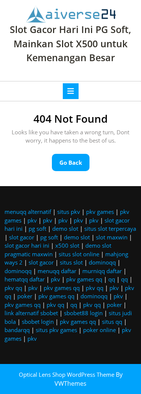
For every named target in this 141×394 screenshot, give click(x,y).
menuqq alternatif (28, 211)
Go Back (74, 164)
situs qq (112, 321)
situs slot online (79, 254)
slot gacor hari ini (27, 245)
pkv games (100, 211)
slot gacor (21, 237)
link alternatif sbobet (31, 313)
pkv (32, 220)
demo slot (65, 228)
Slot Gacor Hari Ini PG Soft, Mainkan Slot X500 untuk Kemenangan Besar (70, 43)
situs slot (71, 262)
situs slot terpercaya (110, 228)
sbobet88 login (83, 313)
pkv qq (13, 288)
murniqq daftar (102, 271)
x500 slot (67, 245)
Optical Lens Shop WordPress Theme (67, 374)
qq (111, 279)
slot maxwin (111, 237)
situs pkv (68, 211)
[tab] (71, 91)
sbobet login (38, 321)
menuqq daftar (57, 271)
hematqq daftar (25, 279)
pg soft (37, 228)
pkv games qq (84, 279)
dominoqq (102, 262)
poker (24, 296)
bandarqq (17, 330)
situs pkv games (56, 330)
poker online (99, 330)
